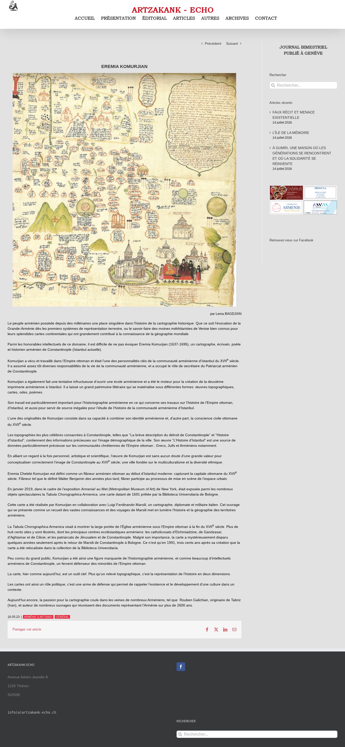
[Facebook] (181, 666)
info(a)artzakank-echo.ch (32, 712)
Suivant (232, 43)
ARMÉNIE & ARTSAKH (38, 616)
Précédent (213, 43)
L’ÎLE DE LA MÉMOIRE (291, 133)
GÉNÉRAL (62, 616)
